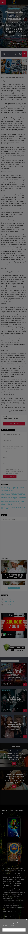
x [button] (26, 919)
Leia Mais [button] (11, 926)
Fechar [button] (14, 930)
